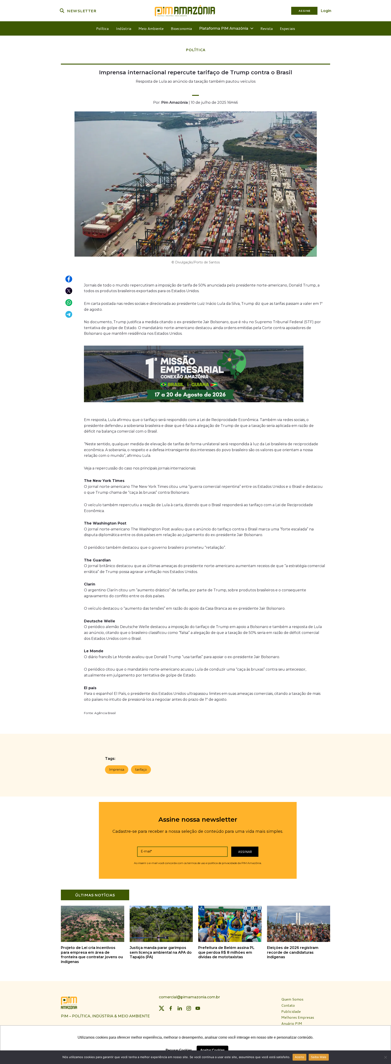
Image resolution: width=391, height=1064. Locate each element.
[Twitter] (161, 1008)
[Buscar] (62, 10)
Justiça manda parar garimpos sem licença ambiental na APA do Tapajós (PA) (161, 952)
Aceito (299, 1057)
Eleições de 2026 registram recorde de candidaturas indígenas (292, 952)
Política (102, 28)
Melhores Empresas (297, 1017)
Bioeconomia (181, 28)
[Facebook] (170, 1008)
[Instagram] (188, 1008)
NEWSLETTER (81, 10)
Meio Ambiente (151, 28)
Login (326, 11)
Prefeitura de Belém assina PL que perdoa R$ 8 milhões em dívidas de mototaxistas (226, 952)
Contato (288, 1005)
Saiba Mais (319, 1057)
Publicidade (291, 1011)
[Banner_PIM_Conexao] (193, 403)
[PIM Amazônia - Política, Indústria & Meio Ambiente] (185, 10)
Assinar (245, 852)
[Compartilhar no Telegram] (69, 314)
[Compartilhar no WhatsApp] (69, 302)
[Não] (385, 1057)
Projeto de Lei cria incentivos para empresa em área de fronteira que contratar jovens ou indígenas (92, 955)
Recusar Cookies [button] (179, 1050)
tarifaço (141, 770)
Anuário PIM (291, 1023)
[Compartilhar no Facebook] (69, 279)
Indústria (123, 28)
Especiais (287, 28)
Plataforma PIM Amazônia (223, 28)
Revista (266, 28)
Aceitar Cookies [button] (212, 1050)
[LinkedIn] (179, 1008)
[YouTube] (197, 1008)
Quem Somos (292, 999)
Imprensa (116, 770)
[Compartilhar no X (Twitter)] (69, 291)
